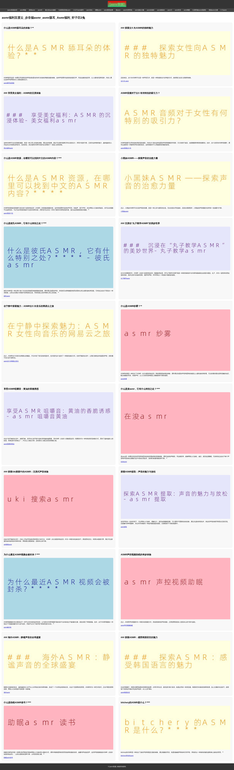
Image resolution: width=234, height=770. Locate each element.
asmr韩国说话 (125, 692)
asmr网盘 (23, 10)
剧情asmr (32, 10)
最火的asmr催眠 (50, 10)
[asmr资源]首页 (12, 10)
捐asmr (118, 10)
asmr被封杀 (7, 627)
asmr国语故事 (108, 10)
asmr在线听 (150, 10)
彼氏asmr (7, 296)
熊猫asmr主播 (213, 10)
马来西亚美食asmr (64, 10)
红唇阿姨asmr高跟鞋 (199, 10)
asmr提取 (124, 527)
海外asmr (7, 692)
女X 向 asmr (125, 81)
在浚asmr (124, 462)
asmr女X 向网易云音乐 (11, 361)
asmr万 (169, 10)
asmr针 (40, 10)
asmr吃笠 (178, 10)
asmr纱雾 (124, 379)
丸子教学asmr (125, 278)
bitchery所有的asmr (127, 755)
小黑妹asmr (124, 211)
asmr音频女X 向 (126, 148)
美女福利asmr (8, 148)
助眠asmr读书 (8, 757)
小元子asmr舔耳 (78, 10)
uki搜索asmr (8, 544)
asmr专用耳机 (127, 10)
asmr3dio (89, 10)
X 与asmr (224, 10)
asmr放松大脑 (139, 10)
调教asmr (98, 10)
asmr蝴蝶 (187, 10)
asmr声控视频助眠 (127, 625)
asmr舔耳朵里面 (9, 83)
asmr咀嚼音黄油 (9, 444)
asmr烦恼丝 (161, 10)
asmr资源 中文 (8, 213)
